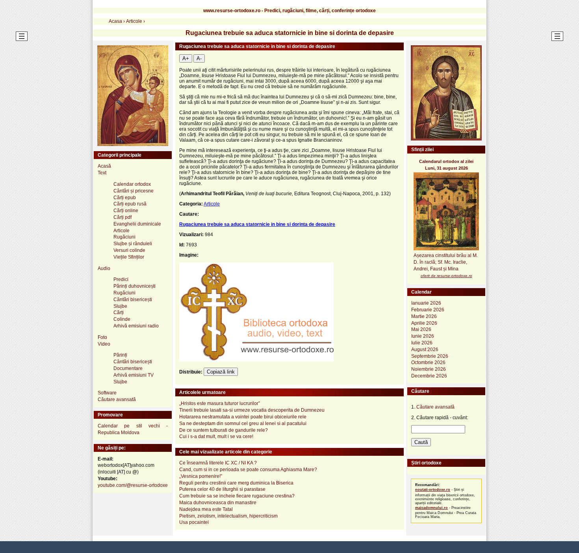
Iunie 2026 (422, 336)
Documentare (128, 368)
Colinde (121, 319)
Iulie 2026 (421, 343)
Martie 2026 (424, 316)
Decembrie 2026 (429, 376)
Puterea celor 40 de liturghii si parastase (222, 489)
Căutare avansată (117, 399)
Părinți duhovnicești (134, 286)
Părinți (120, 355)
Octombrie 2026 (428, 362)
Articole (212, 204)
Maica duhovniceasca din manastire (217, 502)
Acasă (104, 166)
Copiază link (221, 372)
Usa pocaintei (194, 522)
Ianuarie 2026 (426, 303)
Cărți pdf (122, 217)
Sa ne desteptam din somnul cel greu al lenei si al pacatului (242, 423)
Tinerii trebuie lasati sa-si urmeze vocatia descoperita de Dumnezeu (252, 410)
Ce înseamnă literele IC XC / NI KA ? (218, 463)
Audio (104, 268)
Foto (102, 337)
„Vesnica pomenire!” (200, 476)
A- (199, 58)
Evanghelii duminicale (137, 224)
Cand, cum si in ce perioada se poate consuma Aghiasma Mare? (248, 469)
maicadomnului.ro (431, 508)
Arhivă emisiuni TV (133, 375)
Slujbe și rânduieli (132, 243)
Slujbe (120, 306)
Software (107, 393)
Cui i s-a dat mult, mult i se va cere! (216, 436)
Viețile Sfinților (128, 257)
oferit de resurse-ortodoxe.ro (446, 276)
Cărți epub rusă (130, 204)
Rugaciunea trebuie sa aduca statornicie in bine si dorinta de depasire (257, 224)
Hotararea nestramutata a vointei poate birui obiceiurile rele (242, 417)
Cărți (118, 312)
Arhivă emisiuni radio (136, 326)
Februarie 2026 (427, 310)
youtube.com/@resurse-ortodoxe (133, 485)
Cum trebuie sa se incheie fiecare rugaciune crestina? (237, 496)
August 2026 (424, 349)
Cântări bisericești (132, 299)
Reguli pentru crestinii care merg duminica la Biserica (236, 483)
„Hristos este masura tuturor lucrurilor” (219, 403)
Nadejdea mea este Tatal (206, 509)
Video (104, 344)
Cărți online (125, 210)
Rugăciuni (124, 237)
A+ (185, 58)
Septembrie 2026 (429, 356)
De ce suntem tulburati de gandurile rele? (223, 430)
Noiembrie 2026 (428, 369)
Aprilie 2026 (424, 323)
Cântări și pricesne (133, 191)
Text (102, 173)
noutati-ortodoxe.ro (432, 490)
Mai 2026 (421, 329)
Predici (120, 279)
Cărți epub (124, 197)
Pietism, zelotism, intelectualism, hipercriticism (228, 516)
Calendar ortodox (132, 184)
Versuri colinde (129, 250)
